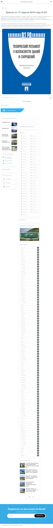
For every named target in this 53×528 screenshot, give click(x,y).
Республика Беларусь (26, 180)
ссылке (45, 26)
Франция (34, 198)
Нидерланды (35, 170)
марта (22, 259)
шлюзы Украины (26, 209)
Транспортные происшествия (35, 188)
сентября (23, 273)
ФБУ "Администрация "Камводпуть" (26, 196)
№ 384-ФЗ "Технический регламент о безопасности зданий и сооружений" (17, 20)
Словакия (25, 185)
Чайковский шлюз (6, 122)
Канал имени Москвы (35, 159)
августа (23, 248)
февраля (23, 262)
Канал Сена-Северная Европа (26, 162)
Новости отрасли (35, 172)
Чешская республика (26, 201)
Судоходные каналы (26, 188)
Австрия (24, 136)
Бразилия (34, 141)
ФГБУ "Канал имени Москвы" (26, 198)
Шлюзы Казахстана (26, 206)
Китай (33, 162)
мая (22, 255)
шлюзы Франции (35, 209)
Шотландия (34, 212)
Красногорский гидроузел (26, 164)
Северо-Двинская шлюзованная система (26, 183)
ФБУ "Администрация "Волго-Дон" (35, 193)
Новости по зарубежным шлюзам (26, 175)
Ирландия (34, 151)
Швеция (34, 201)
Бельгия (24, 141)
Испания (24, 154)
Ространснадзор (9, 163)
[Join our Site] (9, 186)
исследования (35, 154)
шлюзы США (35, 206)
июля (22, 250)
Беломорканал (35, 138)
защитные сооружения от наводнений (35, 149)
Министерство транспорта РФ (8, 157)
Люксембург (35, 167)
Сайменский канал (35, 180)
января (23, 264)
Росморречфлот (8, 160)
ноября (23, 269)
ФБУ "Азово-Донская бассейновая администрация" (35, 196)
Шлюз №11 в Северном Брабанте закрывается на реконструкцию (32, 477)
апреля (23, 257)
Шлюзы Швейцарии (26, 212)
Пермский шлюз (5, 128)
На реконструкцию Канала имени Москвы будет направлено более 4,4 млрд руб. (32, 465)
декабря (23, 266)
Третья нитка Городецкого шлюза (26, 191)
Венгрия (34, 143)
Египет (24, 149)
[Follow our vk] (9, 179)
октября (23, 271)
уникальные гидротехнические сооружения (35, 191)
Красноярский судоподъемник (5, 135)
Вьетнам (34, 146)
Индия (24, 151)
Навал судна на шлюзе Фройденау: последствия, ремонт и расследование (32, 471)
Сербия (33, 183)
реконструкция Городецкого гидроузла (35, 177)
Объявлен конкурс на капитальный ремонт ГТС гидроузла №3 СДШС (32, 490)
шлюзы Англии (26, 204)
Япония (24, 214)
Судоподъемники (35, 185)
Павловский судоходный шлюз (6, 141)
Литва (24, 167)
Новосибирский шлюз (26, 172)
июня (22, 252)
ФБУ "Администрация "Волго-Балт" (26, 193)
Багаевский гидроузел (26, 138)
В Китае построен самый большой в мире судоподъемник (6, 148)
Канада (24, 159)
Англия (33, 136)
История (24, 156)
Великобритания (26, 143)
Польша (24, 177)
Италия (33, 156)
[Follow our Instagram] (9, 182)
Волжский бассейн (26, 146)
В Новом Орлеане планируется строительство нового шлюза (31, 484)
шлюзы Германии (35, 204)
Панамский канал (35, 175)
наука (24, 170)
